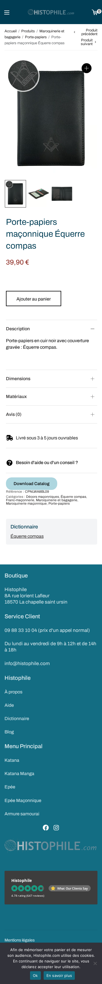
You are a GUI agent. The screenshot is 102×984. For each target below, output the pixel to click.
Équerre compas (73, 497)
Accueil (11, 31)
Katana (12, 760)
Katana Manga (19, 773)
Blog (9, 731)
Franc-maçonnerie (20, 500)
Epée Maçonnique (23, 800)
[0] (95, 12)
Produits (28, 31)
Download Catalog (32, 483)
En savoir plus (59, 975)
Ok (35, 975)
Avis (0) (14, 414)
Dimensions (18, 378)
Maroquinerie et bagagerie (56, 500)
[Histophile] (51, 12)
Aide (9, 705)
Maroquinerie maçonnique (26, 503)
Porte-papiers (36, 37)
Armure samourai (22, 813)
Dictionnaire (17, 718)
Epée (10, 786)
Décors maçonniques (42, 497)
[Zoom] (87, 68)
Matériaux (16, 396)
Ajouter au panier (33, 299)
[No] (95, 963)
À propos (13, 691)
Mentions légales (20, 940)
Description (18, 328)
